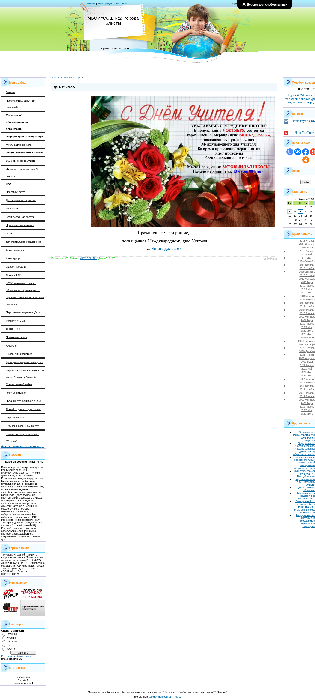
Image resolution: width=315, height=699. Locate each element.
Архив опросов (25, 656)
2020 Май (306, 327)
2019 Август (307, 296)
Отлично (12, 634)
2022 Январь (307, 396)
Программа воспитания (20, 225)
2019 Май (306, 289)
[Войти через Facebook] (305, 151)
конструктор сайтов (160, 696)
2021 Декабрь (307, 392)
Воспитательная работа (20, 216)
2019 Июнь (307, 292)
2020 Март (307, 320)
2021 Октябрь (307, 386)
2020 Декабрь (307, 351)
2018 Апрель (307, 251)
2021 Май (306, 368)
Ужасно (11, 648)
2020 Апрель (307, 323)
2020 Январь (307, 313)
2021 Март (307, 361)
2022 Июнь (307, 413)
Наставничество (15, 192)
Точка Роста (13, 208)
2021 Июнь (307, 372)
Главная (90, 3)
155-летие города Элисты (21, 160)
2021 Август (307, 379)
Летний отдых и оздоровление (23, 409)
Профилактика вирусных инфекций (20, 104)
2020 (65, 77)
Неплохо (12, 641)
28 (300, 224)
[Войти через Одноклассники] (305, 159)
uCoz (178, 696)
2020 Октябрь (307, 344)
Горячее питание (16, 392)
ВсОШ (9, 233)
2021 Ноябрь (307, 389)
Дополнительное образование (23, 241)
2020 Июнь (307, 330)
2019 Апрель (307, 285)
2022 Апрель (307, 406)
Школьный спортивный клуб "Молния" (22, 437)
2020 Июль (307, 334)
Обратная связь (15, 417)
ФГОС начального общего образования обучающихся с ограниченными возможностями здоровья (25, 293)
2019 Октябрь (307, 303)
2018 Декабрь (307, 271)
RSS (124, 3)
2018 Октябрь (307, 264)
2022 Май (306, 410)
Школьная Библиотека (19, 353)
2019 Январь (307, 275)
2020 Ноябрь (307, 348)
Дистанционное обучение (21, 200)
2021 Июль (307, 375)
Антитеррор (13, 258)
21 (300, 219)
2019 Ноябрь (307, 306)
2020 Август (307, 337)
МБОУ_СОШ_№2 (88, 258)
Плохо (10, 645)
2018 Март (307, 247)
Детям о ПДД (13, 275)
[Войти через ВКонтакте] (297, 151)
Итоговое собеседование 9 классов (22, 172)
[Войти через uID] (289, 151)
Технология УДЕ (15, 320)
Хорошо (11, 637)
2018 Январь (307, 240)
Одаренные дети (16, 266)
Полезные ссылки (16, 337)
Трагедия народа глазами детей (24, 362)
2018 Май (306, 254)
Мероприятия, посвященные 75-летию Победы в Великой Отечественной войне (25, 377)
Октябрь (76, 77)
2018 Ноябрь (307, 268)
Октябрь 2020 (306, 199)
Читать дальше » (166, 249)
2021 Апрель (307, 365)
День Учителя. (64, 87)
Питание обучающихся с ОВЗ (23, 401)
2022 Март (307, 403)
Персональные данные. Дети (23, 312)
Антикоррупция (15, 250)
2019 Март (307, 282)
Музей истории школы (19, 144)
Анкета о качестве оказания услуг (22, 446)
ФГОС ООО (13, 329)
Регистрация (105, 3)
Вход (117, 3)
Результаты (8, 656)
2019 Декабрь (307, 309)
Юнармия (11, 345)
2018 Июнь (307, 258)
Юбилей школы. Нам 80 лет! (22, 425)
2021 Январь (307, 354)
